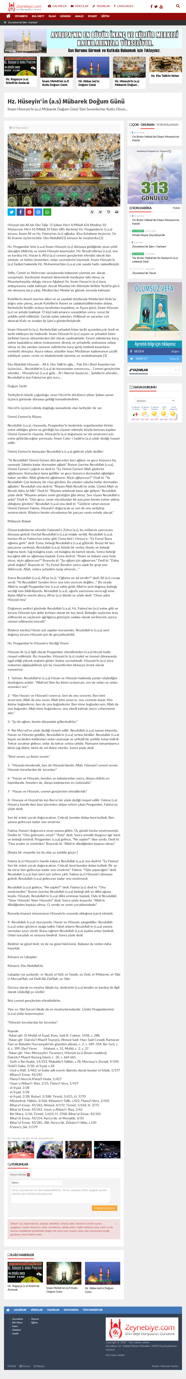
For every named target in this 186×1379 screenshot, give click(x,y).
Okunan (147, 125)
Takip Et (174, 358)
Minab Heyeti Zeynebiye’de (148, 235)
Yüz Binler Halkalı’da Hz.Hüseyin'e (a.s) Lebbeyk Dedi (155, 260)
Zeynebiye (21, 16)
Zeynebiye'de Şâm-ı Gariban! (22, 22)
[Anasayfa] (8, 16)
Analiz (79, 16)
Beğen (175, 351)
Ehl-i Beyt (38, 16)
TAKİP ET (141, 358)
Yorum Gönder (19, 1174)
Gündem (65, 16)
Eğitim (105, 16)
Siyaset (92, 16)
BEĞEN (139, 351)
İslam (52, 16)
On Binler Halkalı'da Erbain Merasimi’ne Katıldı (155, 138)
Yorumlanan (167, 125)
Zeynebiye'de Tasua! (144, 273)
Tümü (176, 208)
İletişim (40, 1366)
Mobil (12, 1366)
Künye (26, 1366)
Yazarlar (140, 370)
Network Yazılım (169, 1366)
